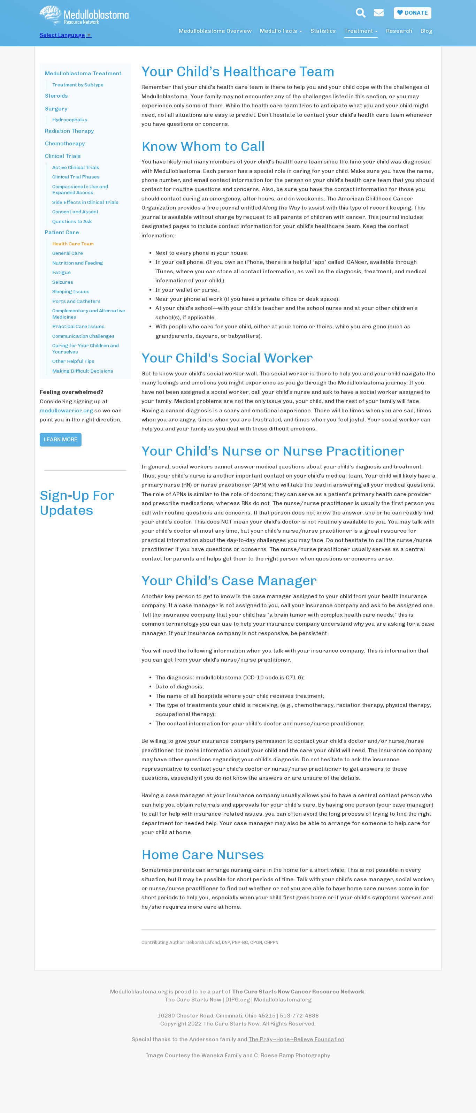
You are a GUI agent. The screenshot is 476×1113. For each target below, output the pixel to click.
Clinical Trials (63, 156)
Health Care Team (73, 244)
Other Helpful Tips (73, 361)
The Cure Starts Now (193, 999)
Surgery (56, 108)
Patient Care (62, 232)
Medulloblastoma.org (283, 999)
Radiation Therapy (69, 131)
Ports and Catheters (76, 301)
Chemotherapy (65, 143)
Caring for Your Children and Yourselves (85, 349)
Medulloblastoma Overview (215, 31)
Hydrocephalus (69, 120)
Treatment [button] (359, 31)
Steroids (56, 95)
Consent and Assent (75, 212)
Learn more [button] (60, 439)
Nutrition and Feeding (77, 263)
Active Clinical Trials (75, 167)
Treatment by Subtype (77, 85)
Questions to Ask (72, 221)
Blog (426, 31)
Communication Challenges (83, 336)
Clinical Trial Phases (76, 177)
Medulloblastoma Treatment (83, 73)
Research (399, 31)
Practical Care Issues (78, 326)
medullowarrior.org (66, 410)
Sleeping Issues (71, 292)
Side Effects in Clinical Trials (85, 202)
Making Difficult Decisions (82, 371)
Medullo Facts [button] (279, 31)
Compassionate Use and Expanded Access (80, 190)
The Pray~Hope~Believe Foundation (296, 1039)
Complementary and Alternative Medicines (88, 314)
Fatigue (61, 272)
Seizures (62, 282)
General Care (67, 253)
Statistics (323, 31)
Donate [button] (415, 12)
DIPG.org (237, 999)
